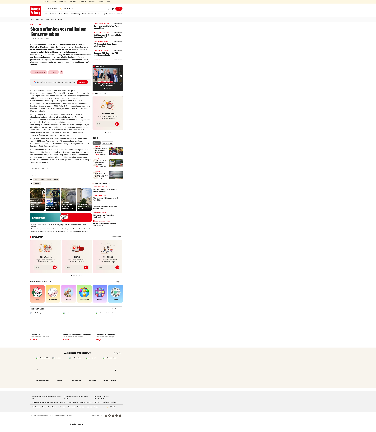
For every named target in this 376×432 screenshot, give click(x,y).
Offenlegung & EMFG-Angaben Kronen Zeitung (76, 397)
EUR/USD (53, 19)
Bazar (108, 1)
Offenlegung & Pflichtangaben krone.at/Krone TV (46, 397)
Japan (35, 179)
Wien (60, 14)
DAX (42, 19)
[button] (114, 14)
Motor (111, 14)
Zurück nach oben (76, 424)
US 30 (47, 19)
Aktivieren (82, 82)
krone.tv (119, 14)
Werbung (106, 402)
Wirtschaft (33, 38)
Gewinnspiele (72, 1)
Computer (36, 183)
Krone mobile (82, 1)
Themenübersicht (84, 229)
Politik (66, 14)
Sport (84, 14)
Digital (105, 14)
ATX (37, 19)
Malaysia (56, 179)
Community (62, 1)
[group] (37, 199)
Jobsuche (100, 1)
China (49, 179)
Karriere (113, 402)
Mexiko (42, 179)
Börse (32, 19)
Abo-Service (36, 407)
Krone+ (45, 14)
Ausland (97, 14)
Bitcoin (60, 19)
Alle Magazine (117, 353)
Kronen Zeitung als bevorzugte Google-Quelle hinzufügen (61, 82)
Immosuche (92, 1)
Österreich (53, 14)
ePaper (54, 1)
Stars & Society (75, 14)
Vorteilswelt (46, 1)
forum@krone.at (78, 231)
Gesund (90, 14)
